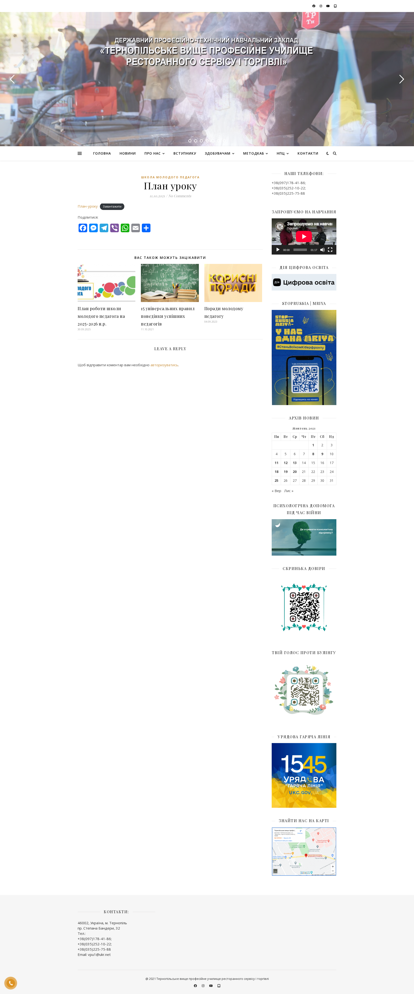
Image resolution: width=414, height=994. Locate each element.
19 (286, 472)
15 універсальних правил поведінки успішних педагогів (168, 316)
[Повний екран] (330, 249)
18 (276, 472)
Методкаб (253, 153)
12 (286, 463)
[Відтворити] (278, 249)
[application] (304, 236)
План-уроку (88, 206)
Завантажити (112, 206)
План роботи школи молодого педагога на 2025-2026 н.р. (101, 316)
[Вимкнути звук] (322, 249)
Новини (128, 153)
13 (295, 463)
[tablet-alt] (335, 6)
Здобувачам (217, 153)
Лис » (288, 490)
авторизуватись (164, 364)
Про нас (152, 153)
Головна (102, 153)
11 (276, 463)
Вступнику (184, 153)
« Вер (276, 490)
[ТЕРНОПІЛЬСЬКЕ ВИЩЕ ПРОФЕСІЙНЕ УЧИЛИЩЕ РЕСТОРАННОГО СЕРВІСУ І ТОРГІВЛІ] (207, 53)
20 (295, 472)
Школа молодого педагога (170, 177)
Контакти (308, 153)
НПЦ (281, 153)
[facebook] (314, 6)
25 (276, 480)
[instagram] (321, 6)
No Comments (179, 195)
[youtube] (328, 6)
